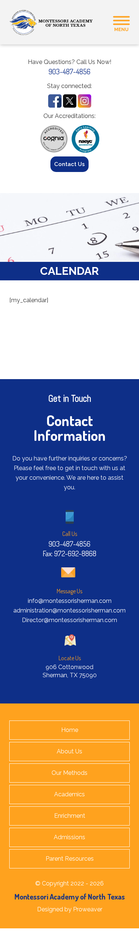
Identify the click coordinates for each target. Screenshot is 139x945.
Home (69, 729)
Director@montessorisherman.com (69, 620)
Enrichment (69, 815)
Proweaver (87, 909)
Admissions (69, 837)
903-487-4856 (69, 71)
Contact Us (69, 164)
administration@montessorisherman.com (69, 610)
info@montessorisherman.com (70, 600)
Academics (69, 794)
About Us (69, 751)
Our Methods (69, 772)
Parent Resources (70, 858)
